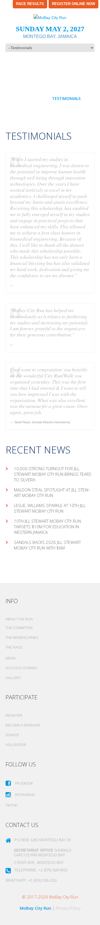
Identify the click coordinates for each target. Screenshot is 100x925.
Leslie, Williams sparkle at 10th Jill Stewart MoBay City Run (50, 508)
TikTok (11, 805)
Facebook (23, 783)
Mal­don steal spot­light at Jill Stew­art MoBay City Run (52, 492)
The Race (14, 647)
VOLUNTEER (16, 745)
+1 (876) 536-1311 (42, 880)
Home (22, 91)
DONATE (12, 735)
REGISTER (14, 716)
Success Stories (21, 668)
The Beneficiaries (22, 638)
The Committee (19, 628)
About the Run (52, 91)
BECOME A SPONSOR (23, 725)
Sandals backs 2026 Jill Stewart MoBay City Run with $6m (47, 545)
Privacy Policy (68, 908)
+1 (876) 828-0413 (53, 870)
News (11, 658)
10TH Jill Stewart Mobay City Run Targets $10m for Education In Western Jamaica (47, 526)
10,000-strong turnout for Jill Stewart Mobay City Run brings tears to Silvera (52, 474)
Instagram (24, 795)
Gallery (13, 678)
